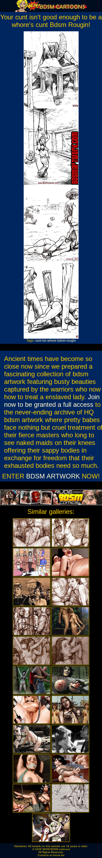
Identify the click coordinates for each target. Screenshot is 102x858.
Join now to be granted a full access (52, 400)
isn (44, 340)
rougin (71, 340)
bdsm (61, 340)
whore (52, 340)
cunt (38, 340)
